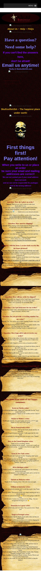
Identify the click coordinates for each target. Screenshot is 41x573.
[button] (30, 5)
